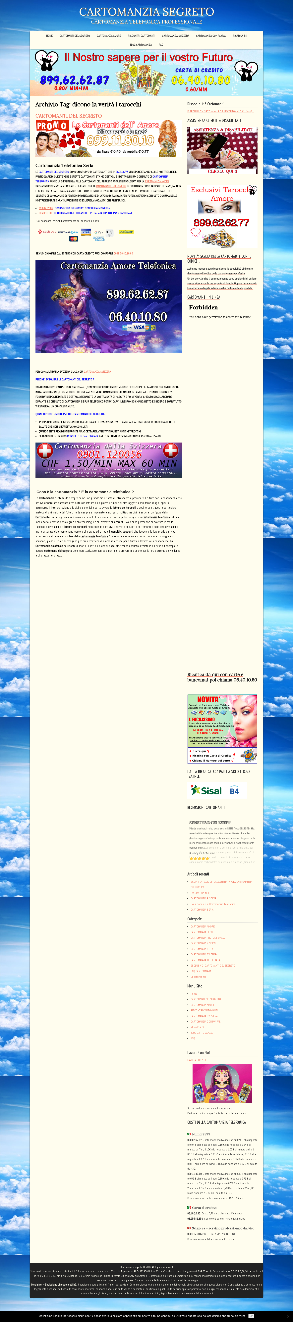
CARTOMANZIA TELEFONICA (205, 960)
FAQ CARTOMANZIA (201, 971)
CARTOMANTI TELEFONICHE (111, 186)
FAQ (161, 44)
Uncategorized (198, 976)
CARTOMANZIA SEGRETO (146, 11)
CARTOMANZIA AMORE (109, 35)
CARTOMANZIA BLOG (202, 932)
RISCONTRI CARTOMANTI (141, 35)
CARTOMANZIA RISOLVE (203, 898)
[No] (288, 1316)
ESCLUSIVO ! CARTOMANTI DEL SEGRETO (213, 965)
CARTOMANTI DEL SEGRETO (75, 35)
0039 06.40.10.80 (123, 253)
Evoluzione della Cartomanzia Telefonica (213, 904)
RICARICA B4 (240, 35)
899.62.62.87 (46, 208)
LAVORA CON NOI (200, 893)
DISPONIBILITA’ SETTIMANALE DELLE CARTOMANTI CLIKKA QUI (220, 111)
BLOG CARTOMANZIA (141, 44)
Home (49, 35)
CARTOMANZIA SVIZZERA (175, 35)
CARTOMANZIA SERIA (202, 909)
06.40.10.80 (45, 213)
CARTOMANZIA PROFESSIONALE (208, 937)
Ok (251, 1316)
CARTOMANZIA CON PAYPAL (211, 35)
